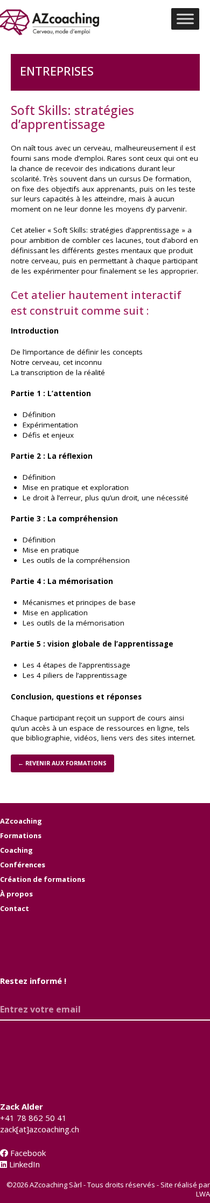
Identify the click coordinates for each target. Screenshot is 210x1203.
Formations (20, 835)
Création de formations (42, 879)
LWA (203, 1194)
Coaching (16, 850)
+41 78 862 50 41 (33, 1117)
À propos (16, 894)
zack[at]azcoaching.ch (39, 1129)
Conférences (22, 864)
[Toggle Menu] (185, 18)
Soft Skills (69, 230)
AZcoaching (21, 821)
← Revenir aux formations (62, 763)
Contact (14, 908)
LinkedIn (23, 1164)
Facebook (27, 1152)
